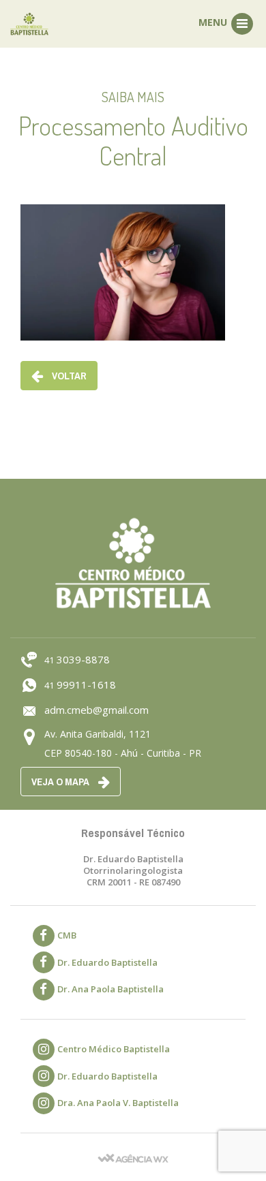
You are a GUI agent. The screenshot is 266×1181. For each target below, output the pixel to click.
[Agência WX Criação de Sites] (133, 1156)
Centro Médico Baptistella (113, 1049)
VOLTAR (68, 375)
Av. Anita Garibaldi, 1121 (97, 733)
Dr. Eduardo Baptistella (107, 962)
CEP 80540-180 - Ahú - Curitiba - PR (122, 752)
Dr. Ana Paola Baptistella (110, 989)
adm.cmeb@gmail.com (96, 710)
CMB (66, 935)
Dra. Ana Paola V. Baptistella (118, 1103)
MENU (214, 22)
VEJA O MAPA (61, 781)
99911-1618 (80, 684)
